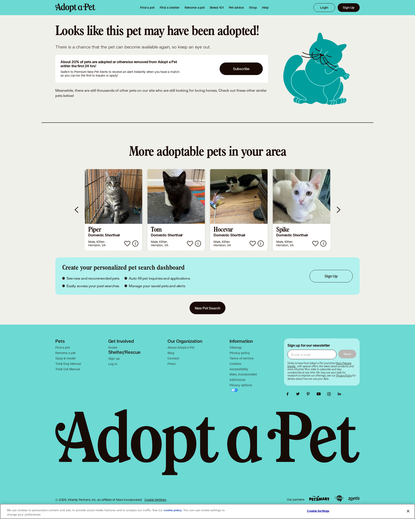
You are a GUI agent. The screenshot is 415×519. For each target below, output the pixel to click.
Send (347, 354)
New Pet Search (207, 308)
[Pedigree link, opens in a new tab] (339, 498)
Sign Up (348, 7)
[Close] (408, 511)
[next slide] (338, 209)
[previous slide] (76, 209)
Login (324, 7)
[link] (195, 8)
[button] (113, 209)
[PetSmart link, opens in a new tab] (319, 498)
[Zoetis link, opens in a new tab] (354, 498)
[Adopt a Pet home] (75, 7)
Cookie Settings (155, 499)
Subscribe (241, 69)
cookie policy (173, 510)
